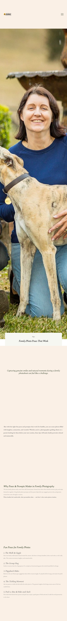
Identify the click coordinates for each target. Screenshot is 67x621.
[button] (62, 14)
